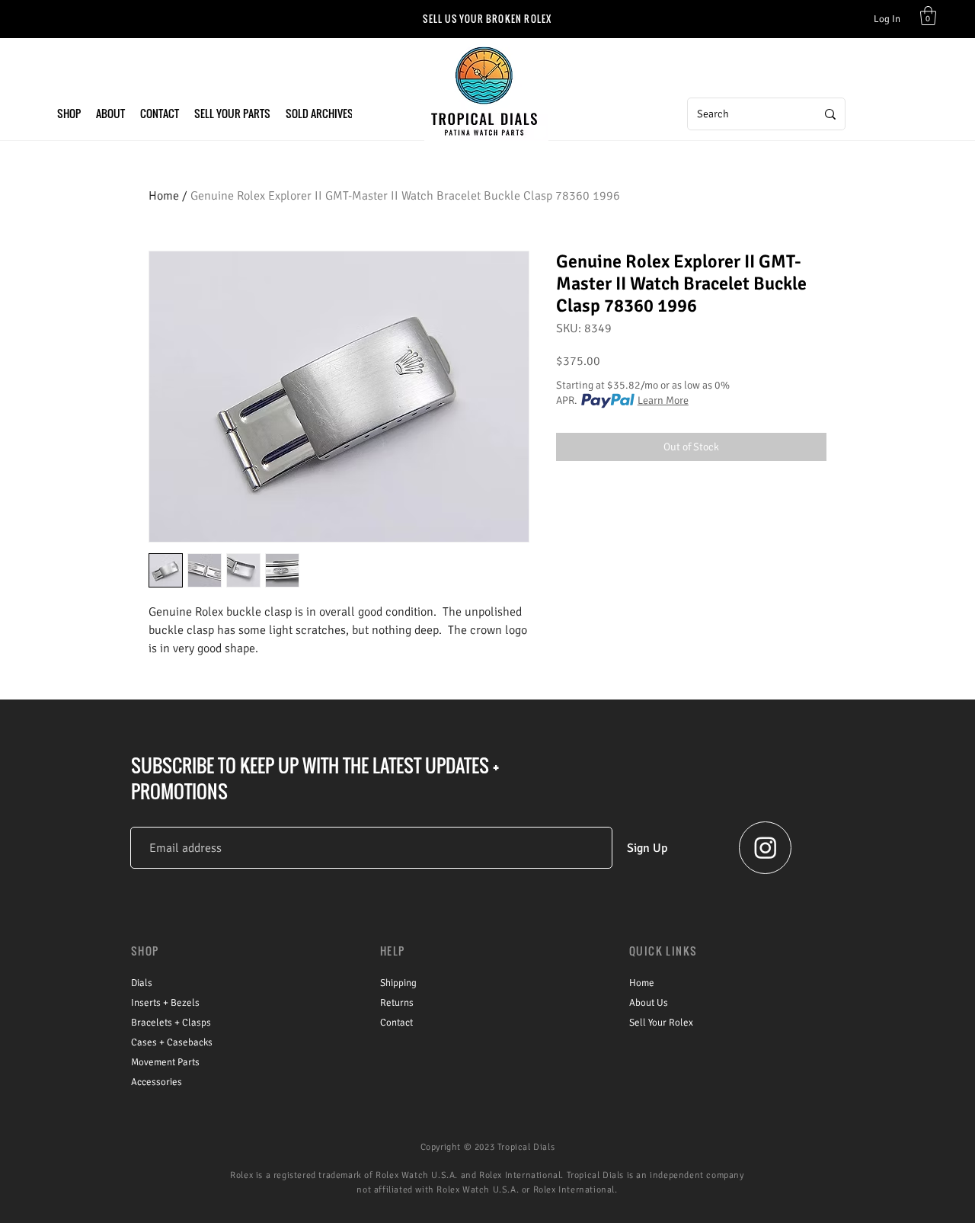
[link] (928, 15)
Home (164, 195)
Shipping (398, 983)
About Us (648, 1003)
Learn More (663, 400)
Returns (397, 1003)
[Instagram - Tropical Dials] (765, 847)
